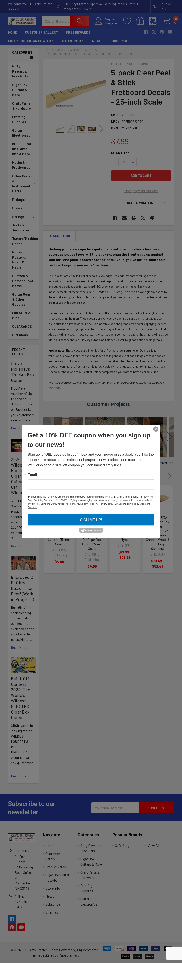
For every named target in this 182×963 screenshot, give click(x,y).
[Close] (155, 429)
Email (32, 475)
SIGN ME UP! (91, 519)
